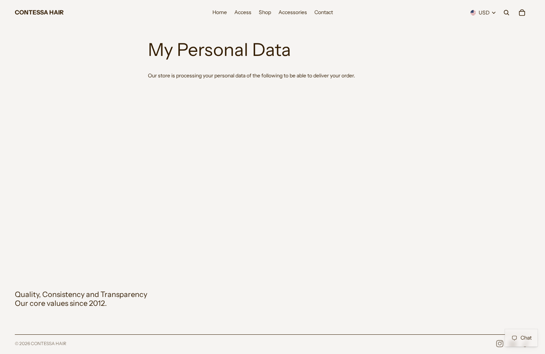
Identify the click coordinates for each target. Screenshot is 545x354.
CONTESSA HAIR (48, 343)
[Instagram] (499, 343)
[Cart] (522, 12)
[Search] (506, 12)
